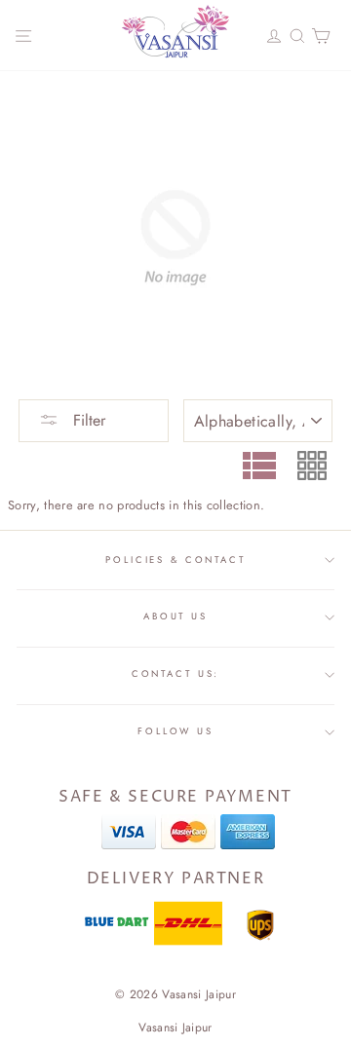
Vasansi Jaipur (175, 1027)
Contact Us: (176, 674)
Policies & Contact (175, 560)
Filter (86, 420)
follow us (175, 731)
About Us (175, 616)
